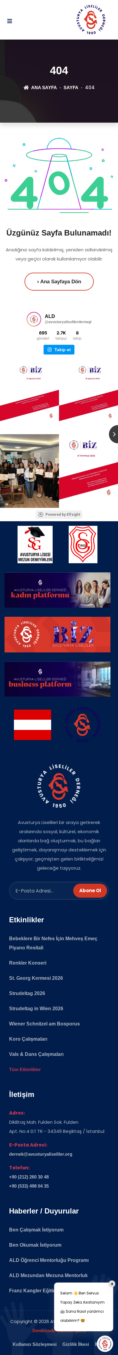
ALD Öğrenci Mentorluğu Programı (49, 1260)
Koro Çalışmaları (28, 1039)
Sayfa (71, 87)
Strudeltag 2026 (27, 993)
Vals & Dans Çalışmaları (36, 1054)
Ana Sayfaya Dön (60, 282)
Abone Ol (90, 890)
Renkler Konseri (27, 963)
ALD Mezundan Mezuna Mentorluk (48, 1275)
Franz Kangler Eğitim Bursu (41, 1290)
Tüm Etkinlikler (25, 1069)
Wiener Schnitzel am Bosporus (44, 1023)
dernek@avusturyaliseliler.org (40, 1154)
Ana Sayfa (43, 87)
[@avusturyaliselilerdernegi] (34, 319)
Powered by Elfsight (62, 514)
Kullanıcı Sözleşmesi (35, 1344)
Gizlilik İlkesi (75, 1344)
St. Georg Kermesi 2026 (36, 978)
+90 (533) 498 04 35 (29, 1186)
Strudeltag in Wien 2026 (36, 1008)
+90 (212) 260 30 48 (29, 1176)
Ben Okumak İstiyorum (35, 1245)
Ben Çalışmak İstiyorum (36, 1229)
